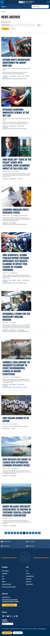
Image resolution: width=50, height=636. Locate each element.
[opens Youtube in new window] (8, 616)
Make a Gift (31, 546)
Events (3, 579)
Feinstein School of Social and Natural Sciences (15, 78)
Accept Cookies (7, 632)
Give (27, 571)
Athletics (13, 428)
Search (48, 2)
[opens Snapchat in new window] (12, 616)
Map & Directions (5, 571)
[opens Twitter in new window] (5, 616)
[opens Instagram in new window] (10, 616)
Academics (5, 76)
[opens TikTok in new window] (14, 616)
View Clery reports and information (9, 587)
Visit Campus (31, 541)
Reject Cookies (18, 632)
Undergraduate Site (30, 576)
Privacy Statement (42, 628)
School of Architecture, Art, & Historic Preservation (16, 331)
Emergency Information (6, 584)
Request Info (7, 541)
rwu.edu (27, 573)
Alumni (19, 76)
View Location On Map (10, 605)
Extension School (29, 584)
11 (37, 533)
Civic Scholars (25, 76)
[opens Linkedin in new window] (17, 616)
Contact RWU (4, 573)
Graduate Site (28, 579)
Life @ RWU (5, 77)
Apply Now (6, 546)
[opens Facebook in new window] (3, 616)
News (3, 6)
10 (33, 533)
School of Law (28, 581)
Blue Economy (12, 76)
